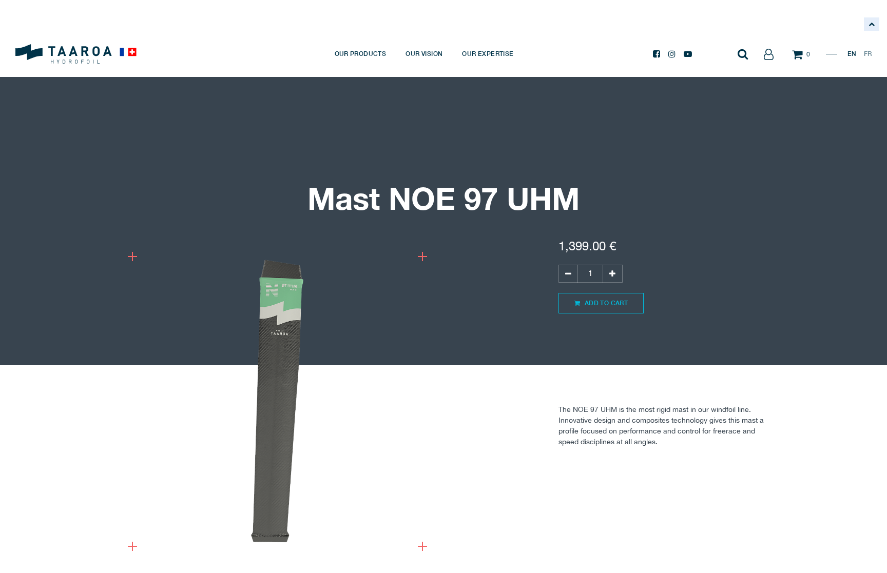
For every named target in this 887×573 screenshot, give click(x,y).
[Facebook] (656, 54)
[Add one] (612, 274)
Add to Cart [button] (605, 303)
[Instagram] (672, 54)
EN (851, 53)
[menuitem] (361, 54)
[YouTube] (688, 54)
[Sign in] (768, 54)
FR (868, 53)
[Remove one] (568, 274)
